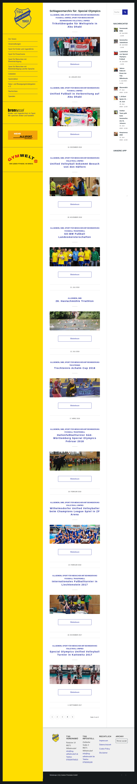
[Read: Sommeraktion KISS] (115, 29)
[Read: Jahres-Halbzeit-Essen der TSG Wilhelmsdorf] (115, 69)
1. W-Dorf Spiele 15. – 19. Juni (123, 99)
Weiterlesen (74, 64)
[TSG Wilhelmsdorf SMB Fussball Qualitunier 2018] (75, 461)
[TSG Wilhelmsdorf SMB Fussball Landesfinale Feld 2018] (75, 256)
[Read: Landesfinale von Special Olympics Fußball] (115, 53)
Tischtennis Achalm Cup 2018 (74, 368)
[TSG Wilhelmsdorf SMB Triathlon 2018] (75, 320)
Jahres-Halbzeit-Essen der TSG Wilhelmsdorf (124, 73)
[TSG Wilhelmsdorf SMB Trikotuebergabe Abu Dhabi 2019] (75, 46)
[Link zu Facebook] (122, 775)
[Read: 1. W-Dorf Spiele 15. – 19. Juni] (115, 98)
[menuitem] (23, 39)
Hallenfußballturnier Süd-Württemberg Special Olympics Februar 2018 (74, 438)
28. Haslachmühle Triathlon (75, 301)
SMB (62, 15)
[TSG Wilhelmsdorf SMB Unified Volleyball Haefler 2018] (75, 186)
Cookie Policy (104, 749)
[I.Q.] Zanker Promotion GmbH (68, 775)
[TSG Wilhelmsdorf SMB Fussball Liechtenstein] (75, 604)
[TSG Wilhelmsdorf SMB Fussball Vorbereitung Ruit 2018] (75, 116)
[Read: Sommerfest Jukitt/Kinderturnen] (115, 41)
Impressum (103, 741)
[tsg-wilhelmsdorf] (22, 18)
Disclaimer (103, 753)
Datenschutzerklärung (105, 745)
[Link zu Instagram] (126, 775)
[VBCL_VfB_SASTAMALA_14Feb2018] (75, 534)
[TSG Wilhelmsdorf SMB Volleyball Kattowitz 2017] (75, 674)
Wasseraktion (124, 87)
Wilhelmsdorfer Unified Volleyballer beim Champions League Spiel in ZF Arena (75, 511)
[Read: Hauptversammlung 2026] (115, 134)
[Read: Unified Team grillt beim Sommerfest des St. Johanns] (115, 112)
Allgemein (55, 15)
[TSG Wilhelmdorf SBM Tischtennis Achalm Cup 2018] (75, 387)
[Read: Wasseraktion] (115, 89)
